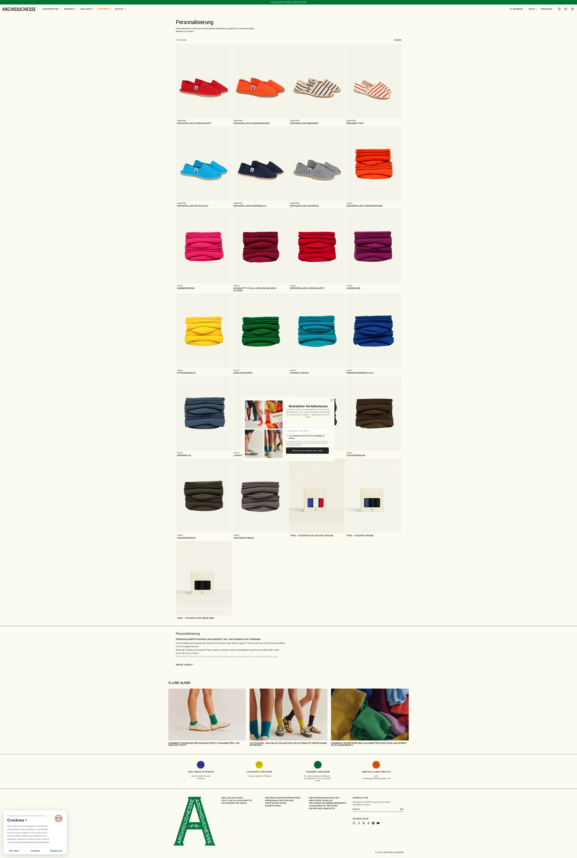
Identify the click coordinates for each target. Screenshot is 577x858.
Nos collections (232, 798)
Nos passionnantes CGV (324, 798)
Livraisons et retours (323, 806)
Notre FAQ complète (322, 808)
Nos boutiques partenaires (282, 798)
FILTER (397, 40)
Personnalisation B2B (279, 801)
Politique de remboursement (328, 803)
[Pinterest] (373, 823)
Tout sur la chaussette (236, 801)
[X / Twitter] (363, 823)
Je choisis (35, 851)
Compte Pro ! (273, 806)
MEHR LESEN (185, 664)
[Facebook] (358, 823)
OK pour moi (56, 851)
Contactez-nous (276, 803)
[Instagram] (354, 823)
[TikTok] (368, 823)
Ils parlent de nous (234, 803)
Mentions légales (320, 801)
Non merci (14, 851)
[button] (52, 9)
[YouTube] (378, 823)
